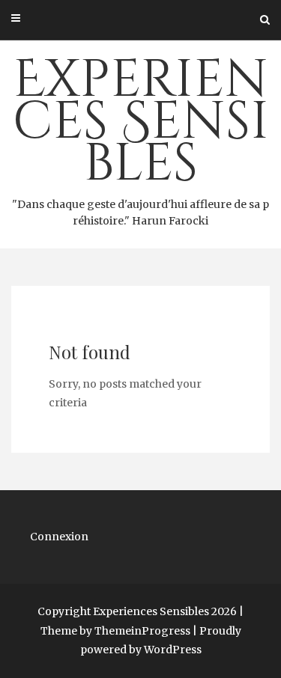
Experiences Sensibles (140, 136)
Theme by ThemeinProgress (115, 631)
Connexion (59, 536)
